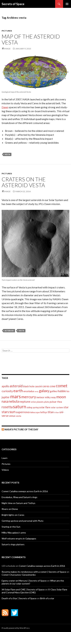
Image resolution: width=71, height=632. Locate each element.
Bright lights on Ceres (13, 514)
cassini (38, 386)
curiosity (7, 391)
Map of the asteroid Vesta (31, 39)
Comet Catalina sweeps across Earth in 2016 (25, 491)
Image (7, 48)
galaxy (44, 391)
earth (18, 390)
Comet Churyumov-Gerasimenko (19, 574)
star (66, 407)
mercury (28, 396)
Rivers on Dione (10, 509)
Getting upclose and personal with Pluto (22, 520)
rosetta (7, 407)
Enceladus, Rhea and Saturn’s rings (19, 497)
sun (12, 412)
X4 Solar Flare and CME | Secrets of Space (23, 589)
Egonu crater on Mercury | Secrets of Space (24, 580)
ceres (46, 386)
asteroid (9, 331)
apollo (5, 386)
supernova (23, 412)
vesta (7, 154)
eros (36, 391)
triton (56, 412)
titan (51, 412)
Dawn (5, 107)
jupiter (6, 397)
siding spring (33, 407)
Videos (5, 469)
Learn (4, 458)
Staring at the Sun (11, 526)
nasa (5, 401)
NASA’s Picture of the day (21, 429)
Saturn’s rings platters (13, 544)
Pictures (7, 31)
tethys (43, 412)
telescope (35, 412)
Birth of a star (47, 598)
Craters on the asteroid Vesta (24, 182)
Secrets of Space (13, 4)
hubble (62, 391)
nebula (14, 401)
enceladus (28, 391)
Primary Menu (67, 4)
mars (15, 396)
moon (61, 396)
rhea (59, 401)
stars (5, 412)
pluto (46, 402)
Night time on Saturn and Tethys (18, 503)
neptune (24, 401)
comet (61, 385)
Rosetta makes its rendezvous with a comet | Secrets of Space (34, 571)
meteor (40, 397)
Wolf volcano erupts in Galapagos (19, 538)
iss (67, 391)
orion (33, 402)
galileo (53, 391)
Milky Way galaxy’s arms (14, 532)
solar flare (44, 407)
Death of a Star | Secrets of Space (19, 598)
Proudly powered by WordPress (16, 628)
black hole (28, 386)
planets (40, 402)
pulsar (53, 401)
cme (52, 386)
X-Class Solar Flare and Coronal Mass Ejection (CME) (34, 591)
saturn (19, 406)
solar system (57, 407)
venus (12, 415)
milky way (50, 397)
